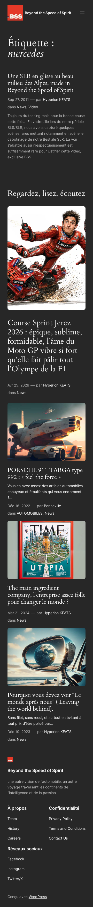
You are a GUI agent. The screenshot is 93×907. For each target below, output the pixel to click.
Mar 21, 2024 (18, 613)
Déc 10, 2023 (18, 731)
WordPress (38, 896)
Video (33, 107)
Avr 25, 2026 (18, 385)
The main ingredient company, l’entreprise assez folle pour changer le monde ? (46, 595)
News (21, 107)
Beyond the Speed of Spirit (48, 13)
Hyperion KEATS (56, 99)
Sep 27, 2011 (18, 99)
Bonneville (52, 506)
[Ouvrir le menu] (82, 13)
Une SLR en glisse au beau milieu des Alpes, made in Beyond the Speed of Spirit (40, 83)
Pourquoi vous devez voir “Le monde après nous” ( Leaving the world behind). (44, 702)
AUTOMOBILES (30, 513)
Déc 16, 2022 (18, 506)
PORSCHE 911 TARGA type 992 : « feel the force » (45, 474)
